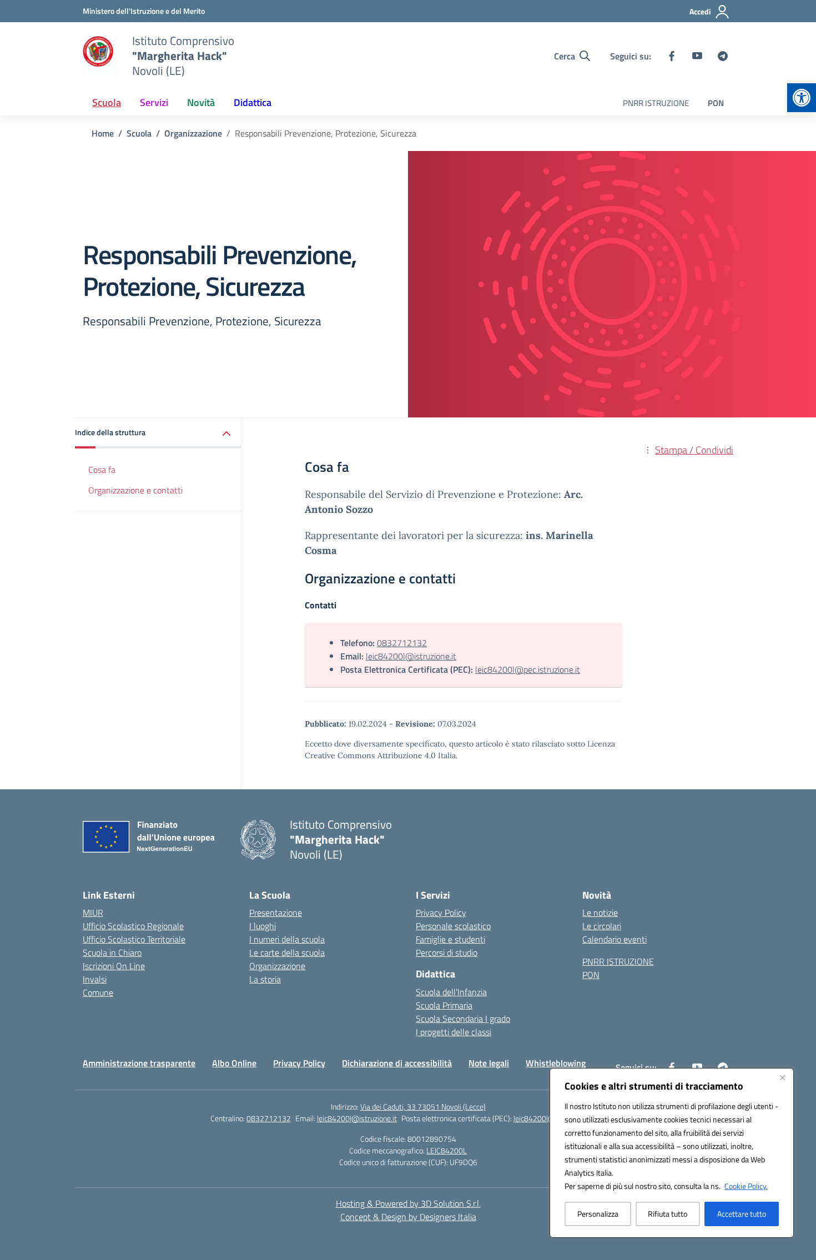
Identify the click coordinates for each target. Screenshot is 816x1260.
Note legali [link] (489, 1063)
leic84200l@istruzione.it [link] (411, 656)
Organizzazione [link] (277, 965)
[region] (672, 1153)
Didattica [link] (252, 102)
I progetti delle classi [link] (453, 1032)
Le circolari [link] (601, 926)
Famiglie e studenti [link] (450, 939)
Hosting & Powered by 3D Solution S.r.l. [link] (408, 1203)
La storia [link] (265, 979)
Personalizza (597, 1213)
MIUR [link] (93, 912)
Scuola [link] (106, 102)
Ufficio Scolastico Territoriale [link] (134, 939)
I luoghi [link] (262, 926)
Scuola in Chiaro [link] (112, 952)
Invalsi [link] (95, 979)
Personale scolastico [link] (453, 926)
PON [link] (716, 103)
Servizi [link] (154, 102)
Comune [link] (98, 992)
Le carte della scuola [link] (287, 952)
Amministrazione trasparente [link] (139, 1063)
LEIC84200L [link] (446, 1150)
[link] (801, 97)
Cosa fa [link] (101, 469)
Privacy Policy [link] (441, 912)
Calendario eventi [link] (614, 939)
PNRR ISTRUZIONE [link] (656, 103)
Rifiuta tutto (667, 1213)
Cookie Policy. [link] (746, 1186)
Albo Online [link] (234, 1063)
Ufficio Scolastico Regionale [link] (133, 926)
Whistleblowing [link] (556, 1063)
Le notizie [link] (600, 912)
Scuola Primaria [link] (444, 1005)
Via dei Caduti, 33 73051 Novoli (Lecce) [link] (423, 1106)
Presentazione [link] (275, 912)
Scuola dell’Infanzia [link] (451, 992)
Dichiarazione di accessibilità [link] (397, 1063)
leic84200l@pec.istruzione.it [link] (527, 669)
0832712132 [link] (402, 642)
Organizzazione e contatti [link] (135, 490)
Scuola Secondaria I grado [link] (463, 1018)
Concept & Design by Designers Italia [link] (408, 1216)
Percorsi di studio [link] (446, 952)
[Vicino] (782, 1077)
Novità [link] (201, 102)
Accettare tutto (741, 1213)
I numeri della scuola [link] (287, 939)
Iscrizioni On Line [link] (114, 965)
